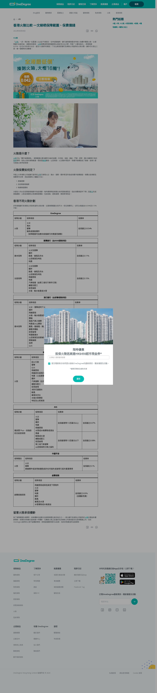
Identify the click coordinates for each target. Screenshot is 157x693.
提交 (78, 379)
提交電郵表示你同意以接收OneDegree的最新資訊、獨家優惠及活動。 (80, 363)
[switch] (49, 363)
